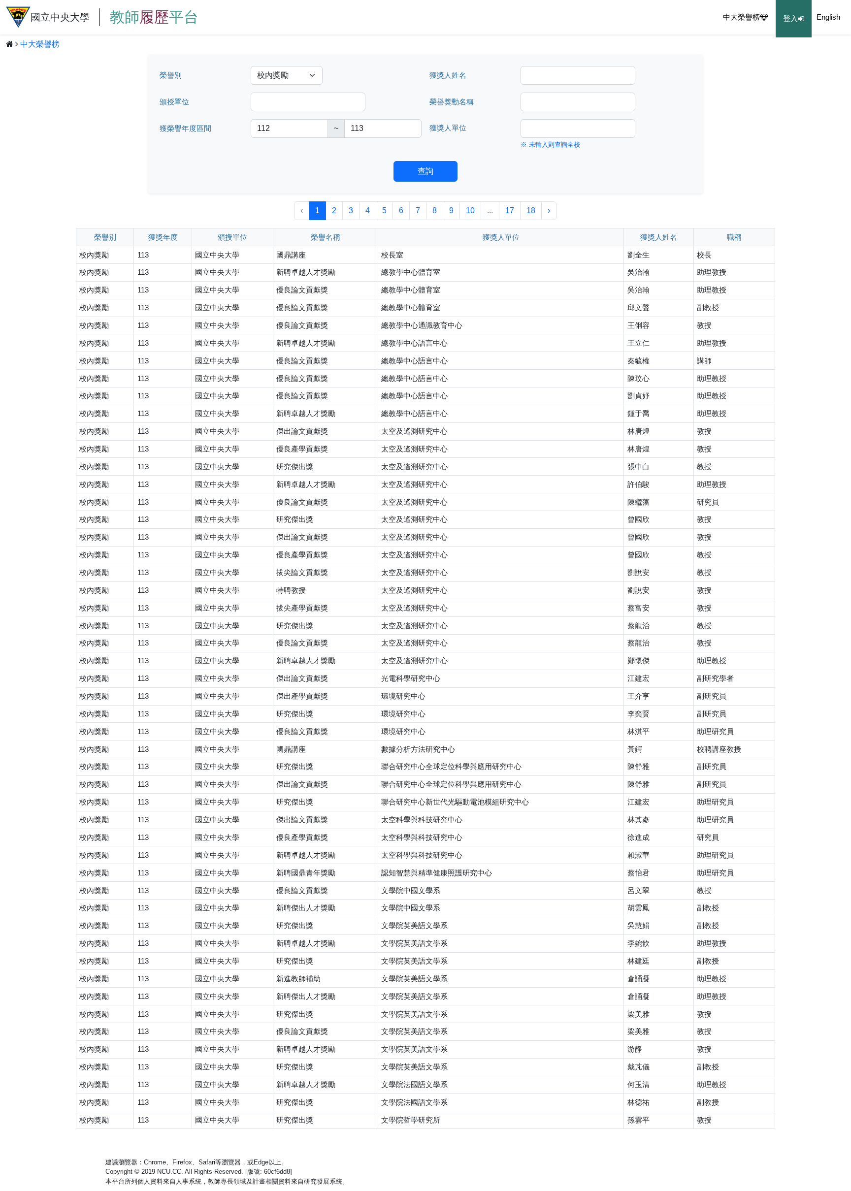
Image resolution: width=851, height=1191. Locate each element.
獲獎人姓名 (447, 75)
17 (509, 210)
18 (530, 210)
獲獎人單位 (447, 128)
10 (470, 210)
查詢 (425, 171)
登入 (790, 19)
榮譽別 (171, 75)
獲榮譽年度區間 (185, 128)
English (828, 17)
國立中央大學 (114, 17)
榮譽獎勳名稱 (451, 102)
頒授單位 (174, 102)
